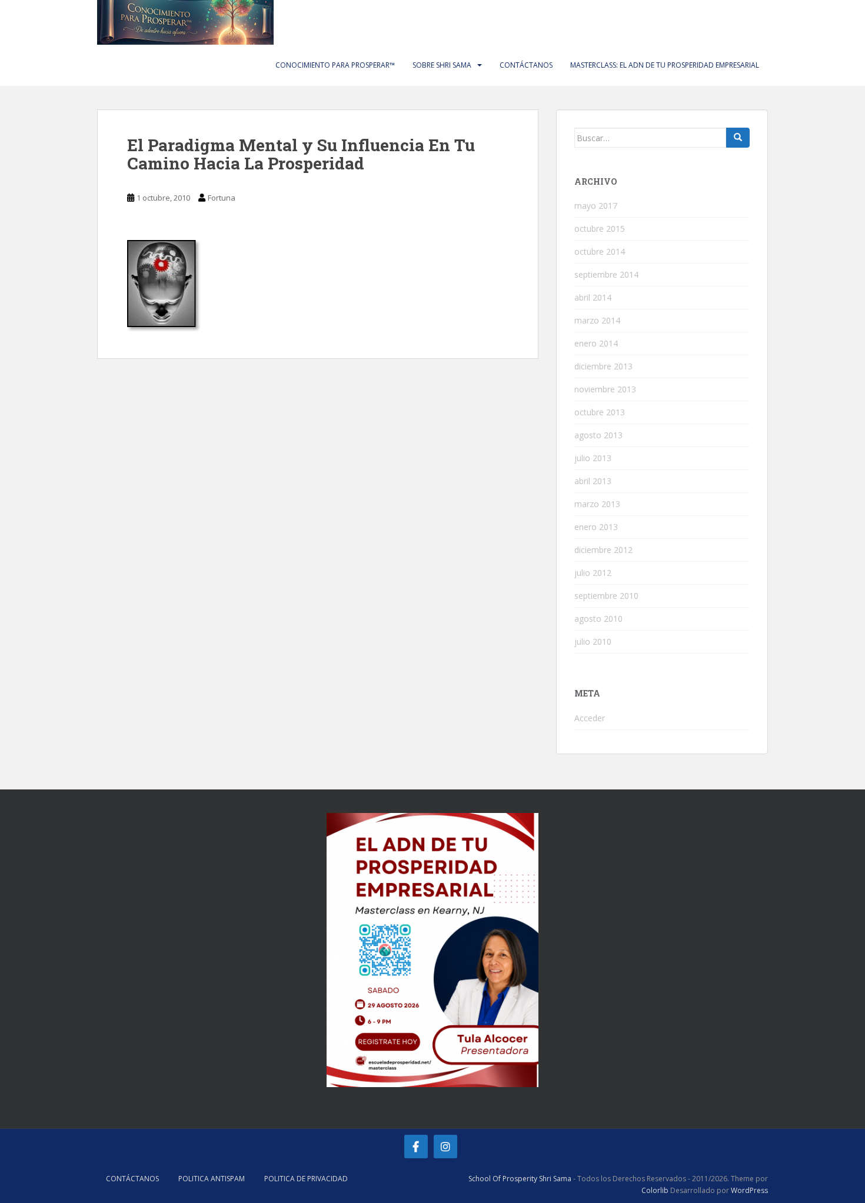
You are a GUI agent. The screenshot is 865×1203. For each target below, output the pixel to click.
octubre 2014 (599, 251)
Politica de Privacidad (306, 1179)
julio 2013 (592, 458)
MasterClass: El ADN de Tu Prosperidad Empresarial (664, 65)
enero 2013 (596, 526)
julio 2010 (592, 641)
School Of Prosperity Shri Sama (519, 1179)
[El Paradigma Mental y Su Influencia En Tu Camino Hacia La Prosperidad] (164, 285)
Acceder (589, 718)
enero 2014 (596, 343)
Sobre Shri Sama (441, 65)
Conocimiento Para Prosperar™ (335, 65)
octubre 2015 (599, 228)
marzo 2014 (597, 320)
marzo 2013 (597, 503)
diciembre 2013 (603, 366)
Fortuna (221, 197)
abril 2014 (592, 297)
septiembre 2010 (606, 595)
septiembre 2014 (606, 274)
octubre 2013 (599, 412)
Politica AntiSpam (211, 1179)
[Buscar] (738, 138)
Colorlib (654, 1190)
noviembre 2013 (605, 389)
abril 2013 (592, 480)
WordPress (749, 1190)
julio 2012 (592, 572)
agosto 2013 (598, 435)
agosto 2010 (598, 618)
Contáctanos (526, 65)
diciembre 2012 (603, 549)
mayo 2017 (595, 205)
